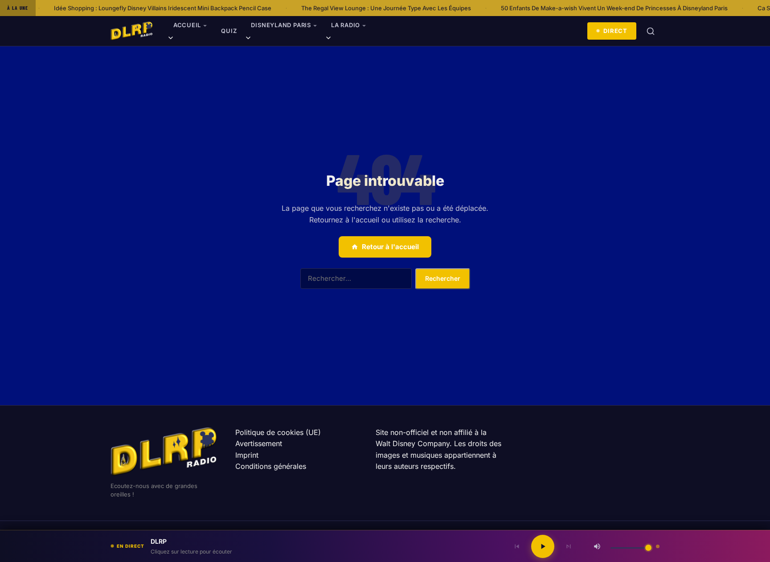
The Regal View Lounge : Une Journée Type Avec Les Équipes (372, 8)
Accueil (187, 25)
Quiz (229, 30)
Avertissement (258, 443)
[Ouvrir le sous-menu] (170, 39)
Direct (615, 30)
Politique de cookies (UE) (278, 432)
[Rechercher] (650, 31)
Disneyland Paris (281, 25)
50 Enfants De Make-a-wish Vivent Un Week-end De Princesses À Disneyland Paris (600, 8)
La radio (345, 25)
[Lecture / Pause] (542, 546)
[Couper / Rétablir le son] (597, 546)
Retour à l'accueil (390, 246)
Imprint (246, 455)
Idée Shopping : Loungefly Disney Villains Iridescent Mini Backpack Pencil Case (148, 8)
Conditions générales (270, 466)
